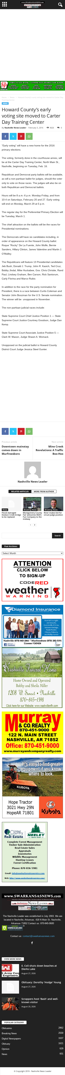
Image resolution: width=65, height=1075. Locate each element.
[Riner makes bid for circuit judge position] (53, 504)
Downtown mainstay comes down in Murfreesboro (15, 450)
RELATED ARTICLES (20, 491)
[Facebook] (5, 136)
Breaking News (30, 509)
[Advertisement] (32, 43)
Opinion (5, 1049)
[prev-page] (30, 525)
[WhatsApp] (29, 136)
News (12, 97)
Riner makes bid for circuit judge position (53, 513)
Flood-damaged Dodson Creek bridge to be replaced (11, 514)
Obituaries (7, 1028)
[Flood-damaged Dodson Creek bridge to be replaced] (11, 504)
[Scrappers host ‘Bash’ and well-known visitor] (10, 1003)
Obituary (6, 1044)
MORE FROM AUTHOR (44, 491)
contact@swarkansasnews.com (39, 936)
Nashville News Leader (15, 127)
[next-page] (34, 525)
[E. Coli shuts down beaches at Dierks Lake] (10, 970)
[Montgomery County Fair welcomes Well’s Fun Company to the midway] (32, 504)
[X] (13, 136)
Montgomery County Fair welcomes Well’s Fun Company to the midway (32, 515)
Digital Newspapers (11, 1038)
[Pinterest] (21, 136)
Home (4, 97)
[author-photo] (32, 470)
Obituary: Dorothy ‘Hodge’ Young (41, 982)
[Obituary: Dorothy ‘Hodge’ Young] (10, 987)
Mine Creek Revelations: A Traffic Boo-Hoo (49, 450)
